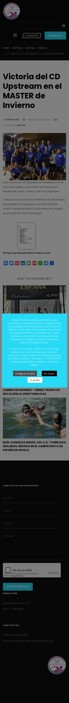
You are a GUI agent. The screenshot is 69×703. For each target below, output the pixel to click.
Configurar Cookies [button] (25, 373)
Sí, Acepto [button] (35, 380)
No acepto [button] (49, 373)
